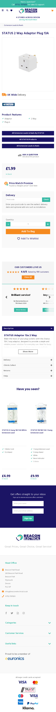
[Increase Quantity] (48, 224)
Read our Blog (17, 613)
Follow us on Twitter (11, 613)
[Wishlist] (11, 10)
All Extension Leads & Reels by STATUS (28, 133)
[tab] (28, 328)
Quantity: (10, 219)
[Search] (7, 11)
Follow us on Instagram (23, 613)
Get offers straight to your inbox (28, 496)
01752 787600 (10, 596)
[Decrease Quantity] (8, 224)
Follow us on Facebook (6, 613)
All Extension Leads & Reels (28, 145)
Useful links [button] (10, 644)
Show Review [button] (21, 310)
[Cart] (52, 10)
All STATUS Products (28, 139)
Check (46, 199)
